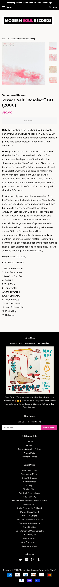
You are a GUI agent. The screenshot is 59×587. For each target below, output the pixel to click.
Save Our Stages (29, 516)
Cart (55, 7)
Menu (9, 7)
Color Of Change (29, 478)
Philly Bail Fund (29, 504)
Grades (29, 445)
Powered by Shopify (48, 570)
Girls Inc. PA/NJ (29, 489)
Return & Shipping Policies (29, 449)
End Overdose (29, 481)
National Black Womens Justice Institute (29, 500)
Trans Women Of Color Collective (29, 531)
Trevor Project (29, 534)
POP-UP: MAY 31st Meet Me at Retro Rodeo (29, 343)
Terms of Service (29, 457)
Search (29, 441)
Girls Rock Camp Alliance (29, 493)
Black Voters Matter (29, 474)
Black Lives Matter (29, 470)
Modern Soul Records (28, 570)
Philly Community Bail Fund (29, 508)
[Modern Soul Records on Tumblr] (38, 560)
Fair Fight (29, 485)
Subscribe (48, 427)
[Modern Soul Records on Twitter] (20, 560)
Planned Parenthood (29, 512)
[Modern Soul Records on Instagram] (32, 560)
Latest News (29, 338)
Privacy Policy (29, 453)
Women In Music (29, 546)
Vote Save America (29, 542)
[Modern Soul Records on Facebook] (26, 560)
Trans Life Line (29, 527)
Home (4, 39)
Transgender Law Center (30, 523)
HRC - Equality (29, 497)
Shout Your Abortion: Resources (29, 519)
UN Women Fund (29, 538)
